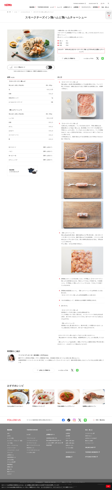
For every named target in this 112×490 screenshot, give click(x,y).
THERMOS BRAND (32, 429)
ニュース (48, 429)
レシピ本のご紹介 (31, 452)
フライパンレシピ (31, 438)
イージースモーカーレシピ (33, 450)
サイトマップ (23, 482)
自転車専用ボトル (11, 457)
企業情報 (68, 429)
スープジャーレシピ (31, 442)
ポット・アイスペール (12, 445)
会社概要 (68, 435)
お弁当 (8, 435)
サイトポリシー (30, 482)
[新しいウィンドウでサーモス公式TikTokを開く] (68, 420)
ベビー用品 (10, 443)
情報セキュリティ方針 (66, 482)
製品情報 (9, 429)
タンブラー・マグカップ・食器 (14, 440)
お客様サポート (50, 434)
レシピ (28, 434)
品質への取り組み (70, 443)
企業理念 (68, 433)
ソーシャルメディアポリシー (79, 482)
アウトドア (10, 452)
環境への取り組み (70, 440)
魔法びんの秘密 (89, 440)
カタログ (9, 474)
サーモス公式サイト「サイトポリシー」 (52, 487)
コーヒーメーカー (11, 447)
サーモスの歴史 (69, 447)
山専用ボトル (10, 455)
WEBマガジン (88, 435)
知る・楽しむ (89, 429)
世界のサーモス (69, 445)
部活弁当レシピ (30, 447)
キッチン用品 (10, 438)
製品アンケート (11, 471)
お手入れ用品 (10, 459)
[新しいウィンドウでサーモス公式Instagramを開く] (74, 420)
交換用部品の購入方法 (51, 438)
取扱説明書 (49, 445)
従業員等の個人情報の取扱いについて (52, 482)
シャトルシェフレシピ (32, 440)
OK (108, 486)
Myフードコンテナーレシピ (33, 445)
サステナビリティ (71, 452)
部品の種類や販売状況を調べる (53, 440)
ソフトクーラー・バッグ (13, 450)
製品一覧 (9, 469)
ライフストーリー (89, 443)
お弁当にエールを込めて (91, 438)
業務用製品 (10, 464)
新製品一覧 (10, 466)
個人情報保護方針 (39, 482)
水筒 (8, 433)
